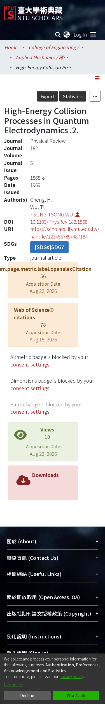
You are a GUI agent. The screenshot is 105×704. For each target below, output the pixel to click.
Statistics (73, 96)
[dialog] (52, 678)
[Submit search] (58, 34)
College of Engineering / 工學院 (57, 47)
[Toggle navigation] (93, 34)
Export (47, 96)
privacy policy (71, 676)
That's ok (75, 695)
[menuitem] (67, 34)
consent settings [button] (29, 364)
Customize (13, 684)
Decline (27, 695)
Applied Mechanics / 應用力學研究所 (44, 57)
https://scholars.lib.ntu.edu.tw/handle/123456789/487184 (64, 232)
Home (10, 47)
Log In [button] (81, 34)
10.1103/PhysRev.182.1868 (58, 221)
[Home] (33, 11)
